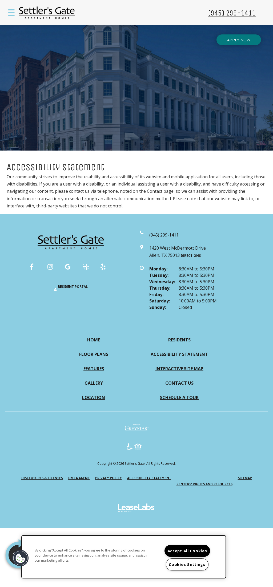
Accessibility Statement (179, 354)
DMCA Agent (79, 477)
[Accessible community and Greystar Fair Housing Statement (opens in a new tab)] (129, 447)
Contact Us (179, 383)
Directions (191, 255)
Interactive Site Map (179, 369)
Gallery (94, 383)
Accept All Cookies (187, 550)
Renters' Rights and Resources (204, 484)
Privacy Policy (108, 477)
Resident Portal (73, 286)
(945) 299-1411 (232, 12)
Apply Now (238, 39)
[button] (36, 269)
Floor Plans (93, 354)
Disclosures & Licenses (42, 477)
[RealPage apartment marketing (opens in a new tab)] (136, 508)
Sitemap (245, 478)
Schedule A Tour (179, 397)
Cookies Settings (187, 564)
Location (93, 397)
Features (93, 369)
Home (93, 340)
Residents (179, 340)
